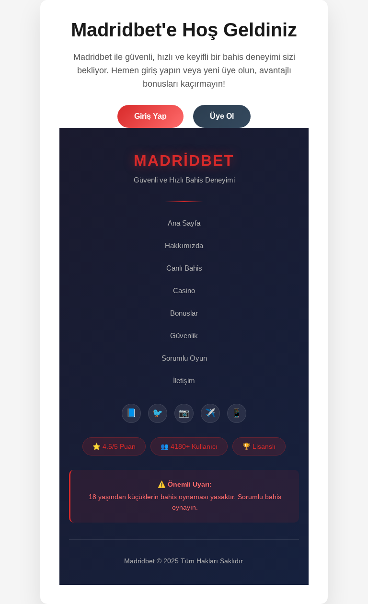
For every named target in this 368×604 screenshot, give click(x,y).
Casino (184, 290)
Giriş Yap (150, 116)
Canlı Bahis (184, 268)
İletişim (184, 380)
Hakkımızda (184, 245)
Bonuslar (184, 313)
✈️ (210, 413)
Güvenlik (184, 335)
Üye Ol (222, 116)
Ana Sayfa (184, 223)
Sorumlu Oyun (184, 358)
